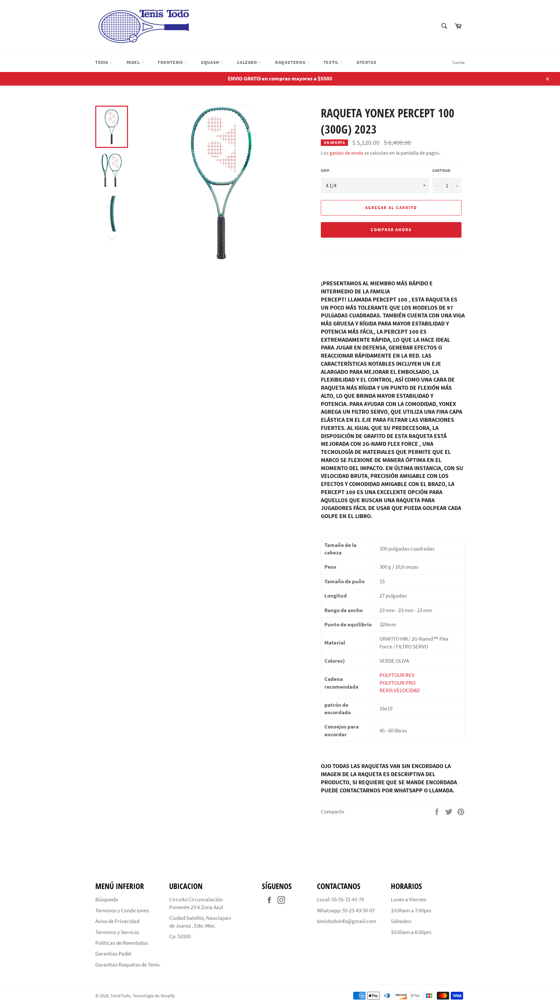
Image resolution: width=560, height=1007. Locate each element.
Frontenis (171, 62)
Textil (331, 62)
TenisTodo (121, 996)
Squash (210, 62)
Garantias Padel (113, 953)
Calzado (247, 62)
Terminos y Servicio (117, 932)
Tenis (102, 62)
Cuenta (458, 62)
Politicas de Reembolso (121, 942)
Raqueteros (291, 62)
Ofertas (366, 62)
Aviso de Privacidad (117, 921)
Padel (133, 62)
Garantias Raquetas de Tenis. (128, 964)
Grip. (325, 170)
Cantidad (441, 170)
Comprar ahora (391, 229)
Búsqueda (106, 899)
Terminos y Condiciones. (122, 910)
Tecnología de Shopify (154, 996)
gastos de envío (346, 152)
